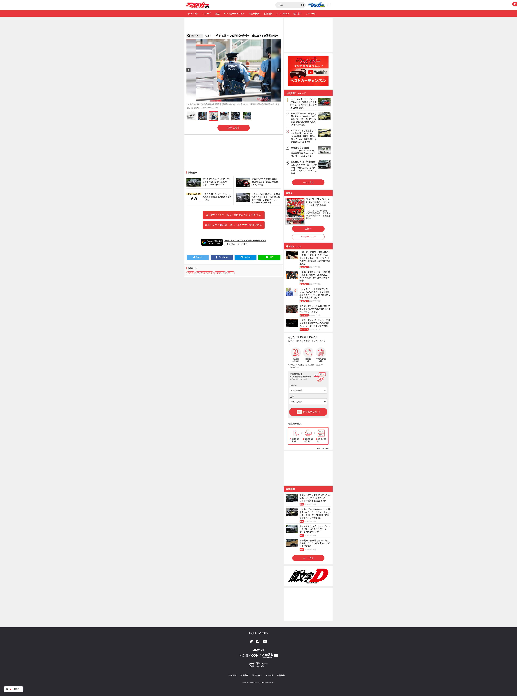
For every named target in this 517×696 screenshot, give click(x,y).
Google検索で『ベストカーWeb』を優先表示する (245, 240)
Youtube (265, 641)
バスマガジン (283, 13)
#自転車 (191, 273)
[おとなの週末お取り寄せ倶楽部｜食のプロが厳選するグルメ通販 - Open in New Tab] (248, 656)
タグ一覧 (269, 675)
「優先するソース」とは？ (235, 244)
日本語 (264, 633)
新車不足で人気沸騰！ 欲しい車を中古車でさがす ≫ (233, 224)
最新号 (308, 228)
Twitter (251, 641)
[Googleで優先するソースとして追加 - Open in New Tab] (212, 242)
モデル (292, 397)
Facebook (257, 641)
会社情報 (233, 675)
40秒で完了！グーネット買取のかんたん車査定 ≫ (233, 215)
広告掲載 (281, 675)
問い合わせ (257, 675)
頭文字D (297, 13)
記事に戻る (234, 127)
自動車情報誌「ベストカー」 (198, 5)
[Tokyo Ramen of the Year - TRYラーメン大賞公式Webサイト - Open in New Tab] (258, 665)
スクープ (207, 13)
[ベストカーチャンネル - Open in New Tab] (308, 71)
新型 (217, 13)
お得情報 (268, 13)
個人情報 (244, 675)
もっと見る (308, 182)
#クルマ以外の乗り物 (204, 273)
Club (316, 5)
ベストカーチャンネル (234, 13)
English (252, 633)
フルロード (311, 13)
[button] (188, 70)
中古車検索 (254, 13)
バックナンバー (308, 236)
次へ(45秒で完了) (308, 411)
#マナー (231, 273)
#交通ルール (220, 273)
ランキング (193, 13)
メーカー (293, 385)
